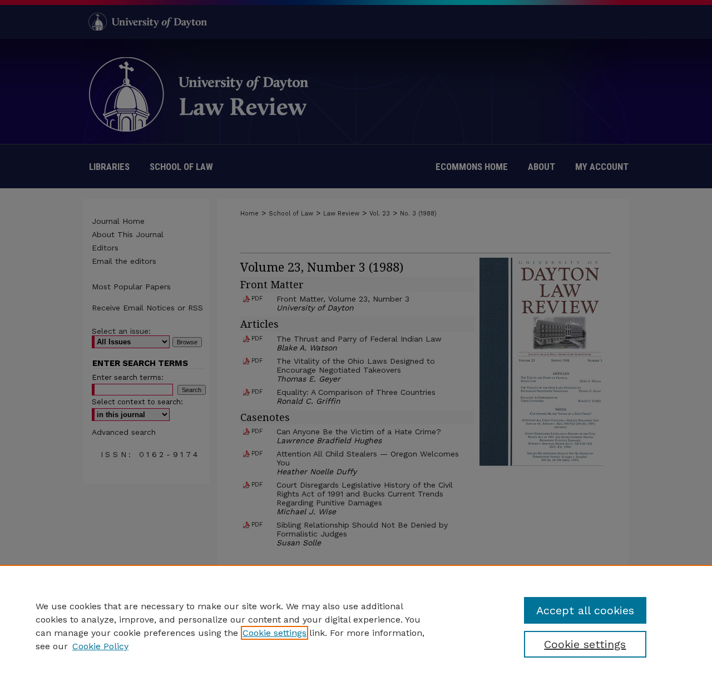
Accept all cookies (585, 610)
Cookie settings (274, 633)
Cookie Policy (100, 646)
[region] (356, 626)
